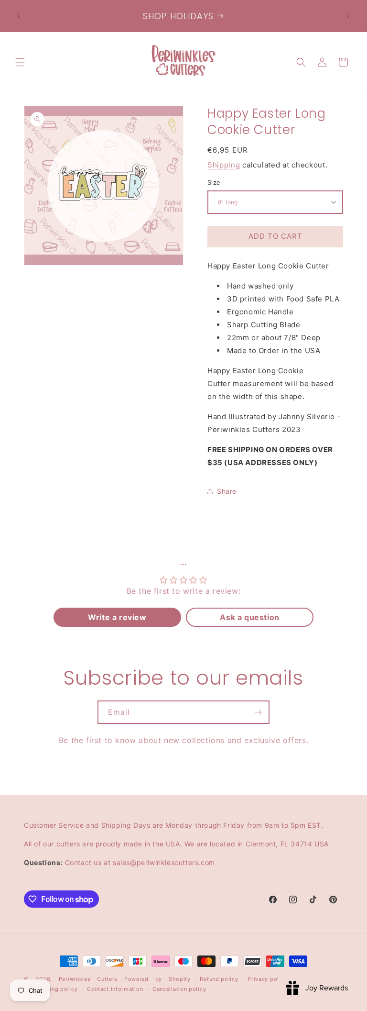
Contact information (115, 989)
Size (214, 182)
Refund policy (219, 979)
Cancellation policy (179, 989)
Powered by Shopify (157, 979)
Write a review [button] (117, 617)
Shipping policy (55, 989)
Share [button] (227, 491)
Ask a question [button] (249, 617)
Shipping (223, 164)
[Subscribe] (258, 712)
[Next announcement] (348, 15)
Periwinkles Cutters (88, 979)
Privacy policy (267, 979)
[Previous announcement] (18, 15)
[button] (20, 62)
